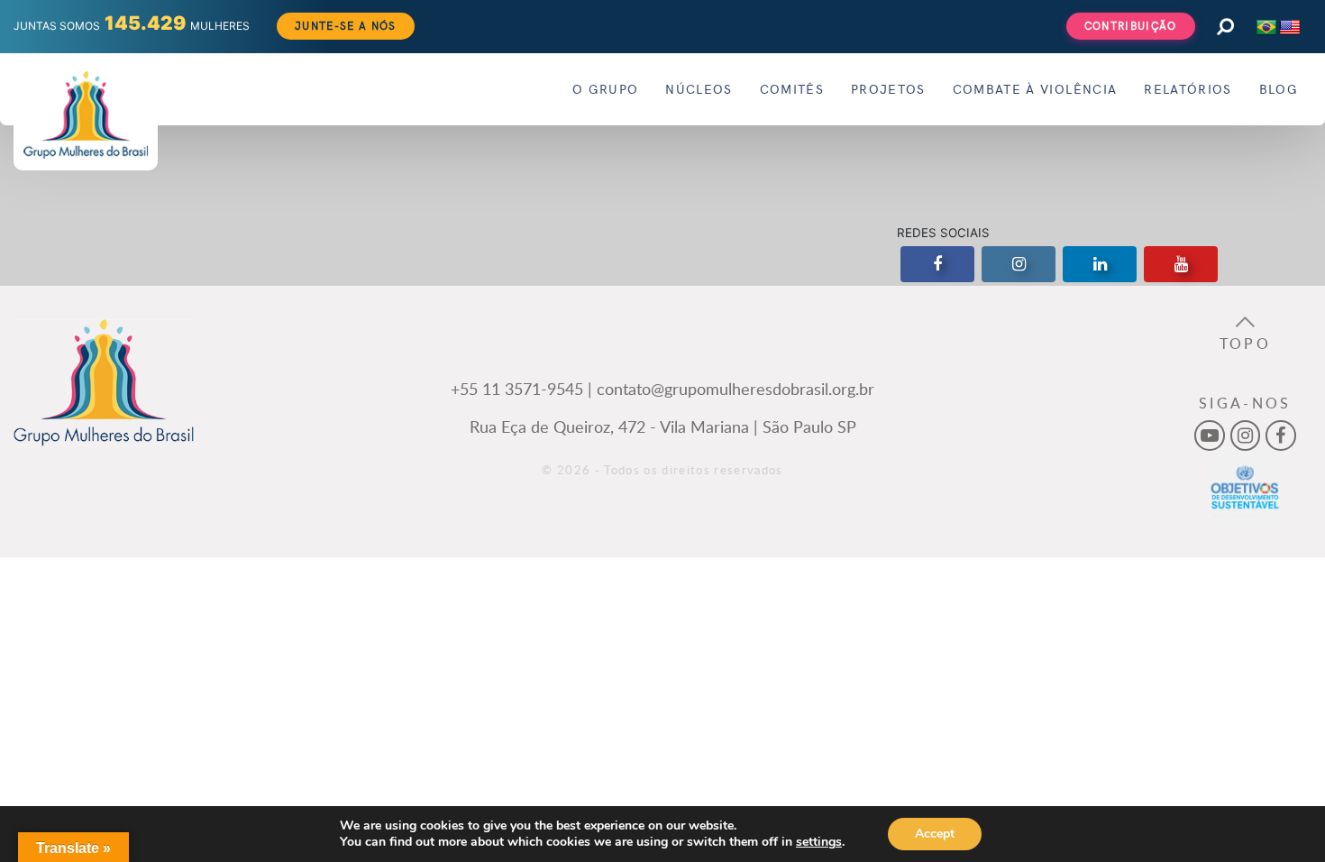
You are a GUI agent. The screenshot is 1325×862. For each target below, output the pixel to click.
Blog (1278, 88)
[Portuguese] (1266, 28)
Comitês (792, 88)
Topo (1245, 343)
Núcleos (698, 88)
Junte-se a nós (346, 25)
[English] (1290, 28)
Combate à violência (1035, 88)
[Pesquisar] (1225, 26)
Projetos (888, 88)
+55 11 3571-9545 (517, 388)
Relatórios (1187, 88)
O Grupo (605, 88)
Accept (935, 833)
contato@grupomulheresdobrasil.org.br (735, 388)
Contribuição (1130, 25)
